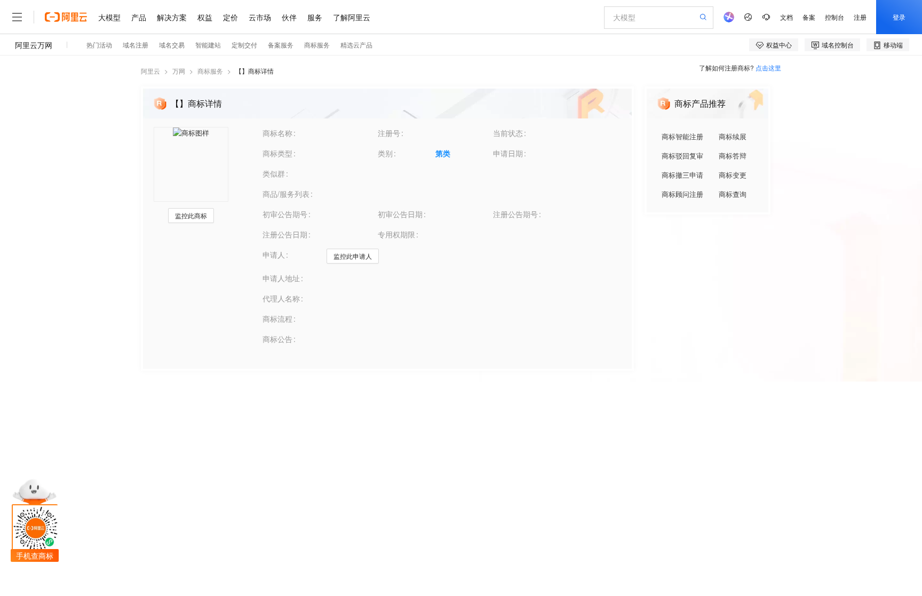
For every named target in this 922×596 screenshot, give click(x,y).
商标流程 (277, 318)
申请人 (274, 254)
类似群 (274, 173)
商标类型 (277, 153)
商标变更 (732, 175)
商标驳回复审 (682, 155)
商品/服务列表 (286, 193)
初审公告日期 (400, 214)
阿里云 (150, 70)
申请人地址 (281, 278)
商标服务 (210, 70)
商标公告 (277, 338)
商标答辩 (732, 155)
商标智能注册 (682, 136)
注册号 (389, 133)
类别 (385, 153)
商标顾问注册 (682, 194)
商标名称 (277, 133)
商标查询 (732, 194)
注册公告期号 (515, 214)
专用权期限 (396, 234)
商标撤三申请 (682, 175)
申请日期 (508, 153)
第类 (442, 153)
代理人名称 (281, 298)
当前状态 (508, 133)
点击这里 (768, 67)
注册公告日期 (285, 234)
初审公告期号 (285, 214)
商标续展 (732, 136)
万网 (178, 70)
